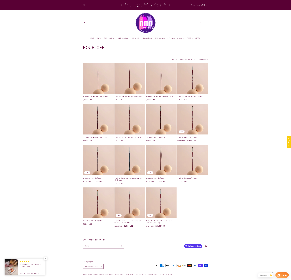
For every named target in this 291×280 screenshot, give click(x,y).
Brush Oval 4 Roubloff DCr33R (187, 137)
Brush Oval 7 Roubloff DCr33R (187, 178)
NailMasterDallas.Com (94, 274)
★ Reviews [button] (289, 142)
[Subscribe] (121, 246)
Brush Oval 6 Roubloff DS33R (155, 178)
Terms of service (141, 274)
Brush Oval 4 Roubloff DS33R (92, 178)
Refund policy (119, 274)
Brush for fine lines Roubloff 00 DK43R (95, 96)
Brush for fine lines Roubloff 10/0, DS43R (159, 96)
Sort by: (175, 59)
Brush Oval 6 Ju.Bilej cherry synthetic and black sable (128, 179)
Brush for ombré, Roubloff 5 (155, 137)
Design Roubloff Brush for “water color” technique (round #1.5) (127, 222)
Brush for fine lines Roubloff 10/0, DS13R (128, 96)
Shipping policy (153, 274)
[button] (85, 22)
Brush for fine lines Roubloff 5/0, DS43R (127, 137)
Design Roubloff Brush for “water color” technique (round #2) (159, 222)
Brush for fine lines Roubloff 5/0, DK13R (96, 137)
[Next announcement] (169, 5)
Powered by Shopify (107, 274)
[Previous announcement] (121, 5)
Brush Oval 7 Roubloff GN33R (92, 221)
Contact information (166, 274)
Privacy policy (130, 274)
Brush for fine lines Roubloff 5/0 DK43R (190, 96)
